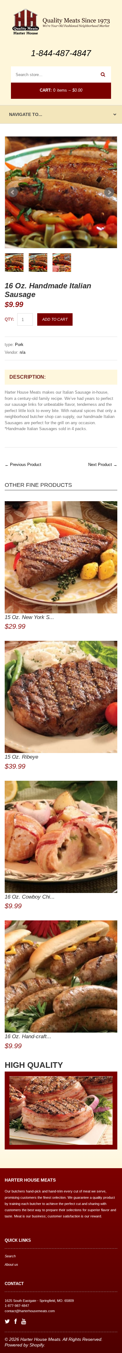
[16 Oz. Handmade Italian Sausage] (61, 192)
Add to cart (55, 319)
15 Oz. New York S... (29, 617)
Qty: (9, 319)
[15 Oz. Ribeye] (61, 697)
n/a (22, 352)
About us (11, 1264)
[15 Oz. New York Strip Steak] (61, 557)
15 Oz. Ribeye (21, 757)
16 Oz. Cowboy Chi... (30, 897)
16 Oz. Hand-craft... (28, 1036)
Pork (19, 344)
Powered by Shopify (24, 1344)
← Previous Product (23, 464)
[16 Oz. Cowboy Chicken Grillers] (61, 837)
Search (10, 1256)
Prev (13, 192)
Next (109, 192)
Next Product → (102, 464)
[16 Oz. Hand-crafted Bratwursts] (61, 976)
